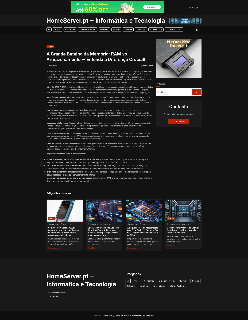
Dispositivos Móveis (88, 29)
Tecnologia (141, 29)
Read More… (53, 248)
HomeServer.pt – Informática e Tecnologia (106, 20)
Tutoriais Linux (156, 29)
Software (128, 29)
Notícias (116, 29)
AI (49, 29)
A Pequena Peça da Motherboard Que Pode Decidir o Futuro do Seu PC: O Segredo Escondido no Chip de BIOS (142, 232)
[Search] (196, 92)
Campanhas (70, 29)
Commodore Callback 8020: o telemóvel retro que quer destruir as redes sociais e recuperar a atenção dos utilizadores (63, 232)
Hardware (104, 29)
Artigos (57, 29)
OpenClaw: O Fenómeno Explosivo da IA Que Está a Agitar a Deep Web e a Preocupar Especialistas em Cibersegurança (103, 232)
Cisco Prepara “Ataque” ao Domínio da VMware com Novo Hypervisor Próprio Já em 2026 (183, 230)
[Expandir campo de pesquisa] (197, 30)
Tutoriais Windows (174, 29)
